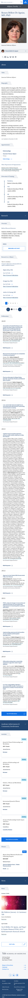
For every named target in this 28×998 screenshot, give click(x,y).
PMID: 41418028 (14, 339)
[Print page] (16, 57)
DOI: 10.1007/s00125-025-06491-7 (17, 363)
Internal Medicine (16, 169)
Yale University (5, 989)
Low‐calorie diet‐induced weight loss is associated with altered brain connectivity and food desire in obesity (14, 406)
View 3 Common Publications (10, 286)
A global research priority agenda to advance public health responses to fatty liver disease (13, 435)
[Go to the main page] (8, 2)
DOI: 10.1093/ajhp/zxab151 (15, 644)
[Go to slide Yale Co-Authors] (12, 309)
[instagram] (17, 975)
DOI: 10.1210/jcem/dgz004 (11, 674)
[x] (10, 975)
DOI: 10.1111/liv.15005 (14, 619)
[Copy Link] (25, 65)
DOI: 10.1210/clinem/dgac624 (17, 584)
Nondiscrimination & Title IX (19, 984)
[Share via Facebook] (5, 57)
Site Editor (16, 981)
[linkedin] (13, 975)
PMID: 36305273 (6, 584)
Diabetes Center (5, 168)
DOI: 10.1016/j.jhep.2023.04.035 (14, 558)
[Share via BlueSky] (10, 57)
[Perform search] (21, 2)
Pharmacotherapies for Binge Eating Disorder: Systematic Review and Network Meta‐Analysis (14, 379)
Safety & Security (5, 987)
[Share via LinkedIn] (8, 57)
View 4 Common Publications (10, 275)
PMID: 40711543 (11, 361)
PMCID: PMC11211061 (13, 418)
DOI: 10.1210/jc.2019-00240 (11, 701)
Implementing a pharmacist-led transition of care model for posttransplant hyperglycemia (13, 634)
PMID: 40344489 (6, 388)
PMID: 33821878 (15, 643)
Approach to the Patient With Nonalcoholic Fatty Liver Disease (14, 576)
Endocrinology (8, 169)
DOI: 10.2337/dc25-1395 (14, 340)
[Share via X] (3, 57)
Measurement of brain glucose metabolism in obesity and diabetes (14, 354)
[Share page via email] (13, 57)
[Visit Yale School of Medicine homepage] (14, 954)
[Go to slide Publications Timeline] (14, 309)
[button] (14, 6)
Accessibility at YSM (6, 983)
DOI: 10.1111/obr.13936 (16, 388)
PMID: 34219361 (13, 618)
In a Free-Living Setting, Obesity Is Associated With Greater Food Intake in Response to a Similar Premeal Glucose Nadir (13, 687)
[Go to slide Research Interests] (8, 309)
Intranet (3, 981)
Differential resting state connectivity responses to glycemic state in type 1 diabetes (12, 663)
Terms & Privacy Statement (19, 987)
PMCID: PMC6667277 (12, 701)
